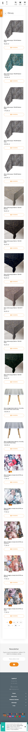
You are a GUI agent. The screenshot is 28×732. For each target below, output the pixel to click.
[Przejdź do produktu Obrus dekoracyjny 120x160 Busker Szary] (14, 29)
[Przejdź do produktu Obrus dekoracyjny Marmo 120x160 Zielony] (14, 363)
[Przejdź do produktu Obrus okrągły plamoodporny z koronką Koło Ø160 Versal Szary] (14, 430)
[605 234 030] (7, 2)
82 (15, 625)
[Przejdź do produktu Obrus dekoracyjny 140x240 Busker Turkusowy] (14, 62)
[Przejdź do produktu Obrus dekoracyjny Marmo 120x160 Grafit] (14, 229)
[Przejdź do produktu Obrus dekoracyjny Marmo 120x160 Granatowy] (14, 263)
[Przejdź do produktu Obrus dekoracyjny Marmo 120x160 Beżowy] (14, 196)
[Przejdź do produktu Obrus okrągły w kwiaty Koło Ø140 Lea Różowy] (14, 564)
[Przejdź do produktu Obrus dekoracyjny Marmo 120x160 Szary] (14, 330)
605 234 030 (15, 687)
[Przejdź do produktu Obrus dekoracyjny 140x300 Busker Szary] (14, 96)
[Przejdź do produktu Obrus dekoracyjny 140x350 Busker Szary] (14, 129)
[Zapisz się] (14, 664)
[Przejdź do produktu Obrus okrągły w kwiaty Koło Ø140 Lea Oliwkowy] (14, 530)
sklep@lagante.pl (15, 689)
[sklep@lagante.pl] (7, 4)
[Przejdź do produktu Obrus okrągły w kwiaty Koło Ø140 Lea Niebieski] (14, 497)
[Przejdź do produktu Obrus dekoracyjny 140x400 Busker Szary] (14, 163)
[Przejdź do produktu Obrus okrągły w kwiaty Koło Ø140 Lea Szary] (14, 597)
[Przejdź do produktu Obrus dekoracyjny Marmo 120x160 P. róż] (14, 296)
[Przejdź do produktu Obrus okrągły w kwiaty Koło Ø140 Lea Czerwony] (14, 463)
